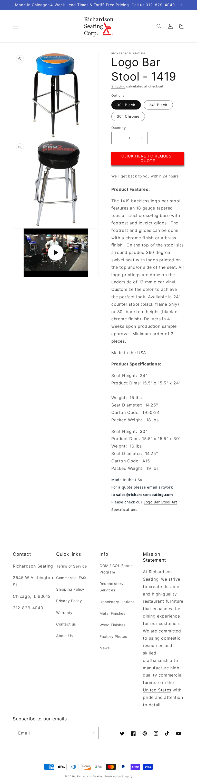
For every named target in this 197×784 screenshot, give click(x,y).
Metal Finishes (112, 613)
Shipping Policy (70, 589)
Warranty (64, 612)
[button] (15, 26)
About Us (64, 635)
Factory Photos (113, 636)
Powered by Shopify (119, 776)
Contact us (66, 624)
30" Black (126, 105)
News (105, 648)
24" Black (158, 105)
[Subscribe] (92, 733)
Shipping (118, 86)
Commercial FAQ (71, 577)
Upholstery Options (117, 602)
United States (157, 689)
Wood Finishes (112, 625)
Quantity (118, 128)
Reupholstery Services (111, 586)
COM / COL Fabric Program (116, 568)
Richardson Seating (90, 776)
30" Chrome (128, 116)
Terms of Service (71, 566)
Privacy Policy (69, 601)
